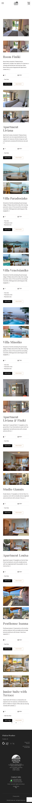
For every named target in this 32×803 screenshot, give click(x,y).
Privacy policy (16, 796)
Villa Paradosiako (15, 198)
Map (16, 787)
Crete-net (12, 800)
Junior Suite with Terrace (15, 693)
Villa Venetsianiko (15, 270)
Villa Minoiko (12, 342)
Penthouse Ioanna (15, 623)
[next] (26, 29)
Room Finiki (11, 57)
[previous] (5, 29)
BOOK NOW (8, 84)
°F (10, 744)
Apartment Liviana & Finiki (14, 418)
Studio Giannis (13, 489)
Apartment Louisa (15, 555)
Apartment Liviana (10, 128)
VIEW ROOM (18, 84)
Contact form (16, 786)
